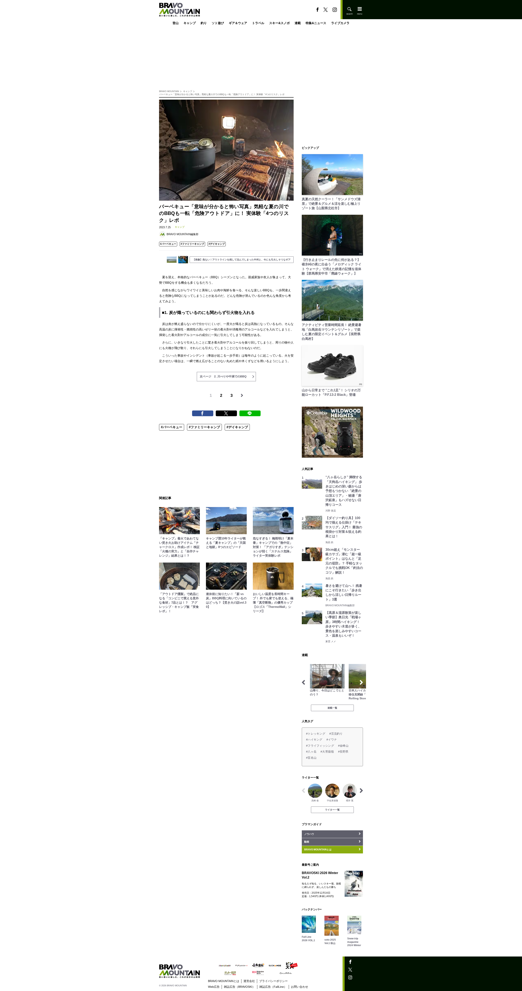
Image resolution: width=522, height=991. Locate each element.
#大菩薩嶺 (327, 751)
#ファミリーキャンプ (192, 243)
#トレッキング (315, 733)
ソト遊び (218, 23)
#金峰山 (343, 745)
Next (361, 682)
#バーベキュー (168, 243)
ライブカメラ (340, 23)
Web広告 (214, 986)
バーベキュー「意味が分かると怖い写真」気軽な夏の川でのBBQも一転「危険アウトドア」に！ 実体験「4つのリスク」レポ (221, 94)
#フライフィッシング (320, 745)
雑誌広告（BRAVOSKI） (239, 986)
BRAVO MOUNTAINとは (223, 981)
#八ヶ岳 (311, 751)
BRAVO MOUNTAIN (169, 91)
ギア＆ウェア (238, 23)
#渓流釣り (336, 733)
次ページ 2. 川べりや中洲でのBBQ (223, 376)
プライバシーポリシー (273, 981)
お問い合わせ (299, 986)
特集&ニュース (316, 23)
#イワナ (331, 739)
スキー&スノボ (279, 23)
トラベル (258, 23)
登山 (176, 23)
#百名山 (311, 757)
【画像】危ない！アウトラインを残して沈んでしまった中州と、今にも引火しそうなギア (242, 259)
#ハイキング (314, 739)
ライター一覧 (332, 809)
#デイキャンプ (217, 243)
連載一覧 (332, 707)
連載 (298, 23)
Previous (303, 682)
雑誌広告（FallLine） (273, 986)
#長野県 (343, 751)
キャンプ (190, 23)
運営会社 (249, 981)
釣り (204, 23)
